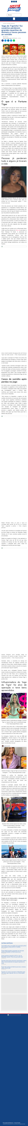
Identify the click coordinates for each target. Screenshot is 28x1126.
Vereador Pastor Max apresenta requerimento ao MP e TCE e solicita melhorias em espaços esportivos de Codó (13, 962)
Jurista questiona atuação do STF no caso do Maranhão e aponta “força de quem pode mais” (12, 956)
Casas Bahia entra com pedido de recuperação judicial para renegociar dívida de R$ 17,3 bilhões (13, 946)
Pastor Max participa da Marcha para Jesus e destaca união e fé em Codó (13, 967)
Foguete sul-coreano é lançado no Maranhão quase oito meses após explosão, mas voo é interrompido (13, 972)
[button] (14, 19)
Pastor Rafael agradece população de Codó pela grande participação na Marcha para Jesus (12, 951)
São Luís (18, 230)
